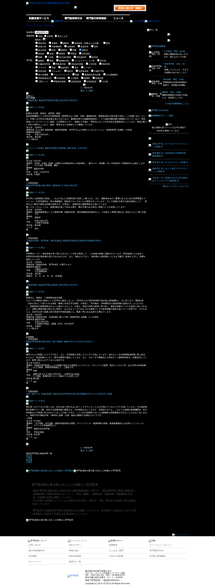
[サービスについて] (77, 540)
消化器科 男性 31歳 (173, 79)
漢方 (76, 67)
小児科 (51, 57)
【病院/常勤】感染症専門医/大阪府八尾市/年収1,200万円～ (52, 285)
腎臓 (40, 57)
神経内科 (106, 64)
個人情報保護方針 (37, 550)
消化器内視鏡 (77, 64)
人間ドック (43, 81)
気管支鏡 (42, 71)
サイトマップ (35, 561)
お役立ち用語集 (116, 556)
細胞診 (41, 61)
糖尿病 (64, 50)
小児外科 (93, 64)
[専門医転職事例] (157, 46)
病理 (96, 46)
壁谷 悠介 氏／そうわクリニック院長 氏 (170, 162)
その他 (105, 81)
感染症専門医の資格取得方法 (62, 510)
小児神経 (74, 78)
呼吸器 (73, 53)
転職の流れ (74, 550)
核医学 (70, 71)
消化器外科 (81, 57)
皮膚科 (55, 43)
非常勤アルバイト (54, 500)
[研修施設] (96, 21)
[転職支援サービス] (38, 21)
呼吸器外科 (61, 64)
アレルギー (57, 71)
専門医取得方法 (156, 550)
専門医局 (37, 510)
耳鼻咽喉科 (57, 46)
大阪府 (29, 462)
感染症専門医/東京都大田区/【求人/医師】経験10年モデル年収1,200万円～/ (60, 341)
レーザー (88, 67)
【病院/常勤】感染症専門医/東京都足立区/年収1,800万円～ (52, 100)
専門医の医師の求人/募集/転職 (39, 25)
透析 (52, 61)
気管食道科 (83, 71)
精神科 (87, 78)
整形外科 (42, 43)
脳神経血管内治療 (92, 75)
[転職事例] (56, 21)
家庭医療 (99, 78)
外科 (54, 50)
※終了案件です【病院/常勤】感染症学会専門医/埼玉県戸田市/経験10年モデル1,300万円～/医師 (69, 394)
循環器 (62, 53)
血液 (52, 53)
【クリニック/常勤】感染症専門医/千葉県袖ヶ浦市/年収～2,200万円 (56, 148)
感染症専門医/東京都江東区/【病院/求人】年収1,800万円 (51, 185)
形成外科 (84, 46)
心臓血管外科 (44, 64)
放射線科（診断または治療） (87, 43)
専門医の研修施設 (157, 556)
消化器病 (86, 53)
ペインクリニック (62, 75)
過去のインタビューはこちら (176, 186)
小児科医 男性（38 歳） (175, 51)
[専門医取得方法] (73, 21)
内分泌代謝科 (65, 57)
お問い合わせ (35, 545)
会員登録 (68, 514)
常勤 (39, 500)
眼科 (108, 43)
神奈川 (92, 500)
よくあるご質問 (116, 550)
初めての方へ (75, 545)
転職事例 (113, 545)
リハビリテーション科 (84, 61)
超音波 (95, 57)
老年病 (103, 61)
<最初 (81, 90)
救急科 (41, 53)
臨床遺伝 (65, 67)
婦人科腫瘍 (43, 75)
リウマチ (42, 67)
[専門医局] (73, 575)
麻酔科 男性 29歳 (171, 92)
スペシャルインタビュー (160, 545)
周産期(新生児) (45, 78)
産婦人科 (42, 46)
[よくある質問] (137, 21)
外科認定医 (92, 81)
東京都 (29, 460)
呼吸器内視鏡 (60, 81)
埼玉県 (29, 456)
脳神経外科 (64, 61)
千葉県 (29, 458)
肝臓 (74, 50)
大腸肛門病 (99, 71)
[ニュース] (118, 21)
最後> (91, 90)
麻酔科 (66, 43)
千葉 (101, 500)
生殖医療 (61, 78)
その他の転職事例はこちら (177, 103)
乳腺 (54, 67)
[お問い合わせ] (152, 21)
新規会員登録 (75, 556)
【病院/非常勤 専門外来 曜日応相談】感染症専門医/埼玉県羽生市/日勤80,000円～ (64, 241)
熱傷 (77, 75)
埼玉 (108, 500)
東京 (84, 500)
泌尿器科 (71, 46)
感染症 (85, 50)
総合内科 (42, 50)
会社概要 (33, 556)
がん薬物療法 (112, 75)
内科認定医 (76, 81)
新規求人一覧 (75, 561)
